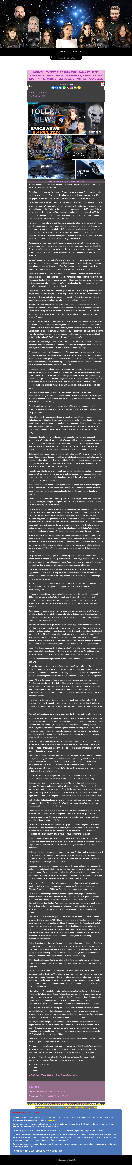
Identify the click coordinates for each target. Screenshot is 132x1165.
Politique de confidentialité (66, 1160)
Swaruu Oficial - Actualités (77, 1103)
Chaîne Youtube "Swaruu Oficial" (52, 1091)
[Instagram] (71, 87)
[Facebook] (56, 87)
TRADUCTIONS (77, 52)
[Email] (75, 87)
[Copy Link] (79, 87)
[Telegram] (53, 87)
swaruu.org (51, 1120)
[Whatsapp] (64, 87)
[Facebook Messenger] (60, 87)
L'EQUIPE (63, 52)
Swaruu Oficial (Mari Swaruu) (56, 1103)
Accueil (52, 52)
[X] (67, 87)
